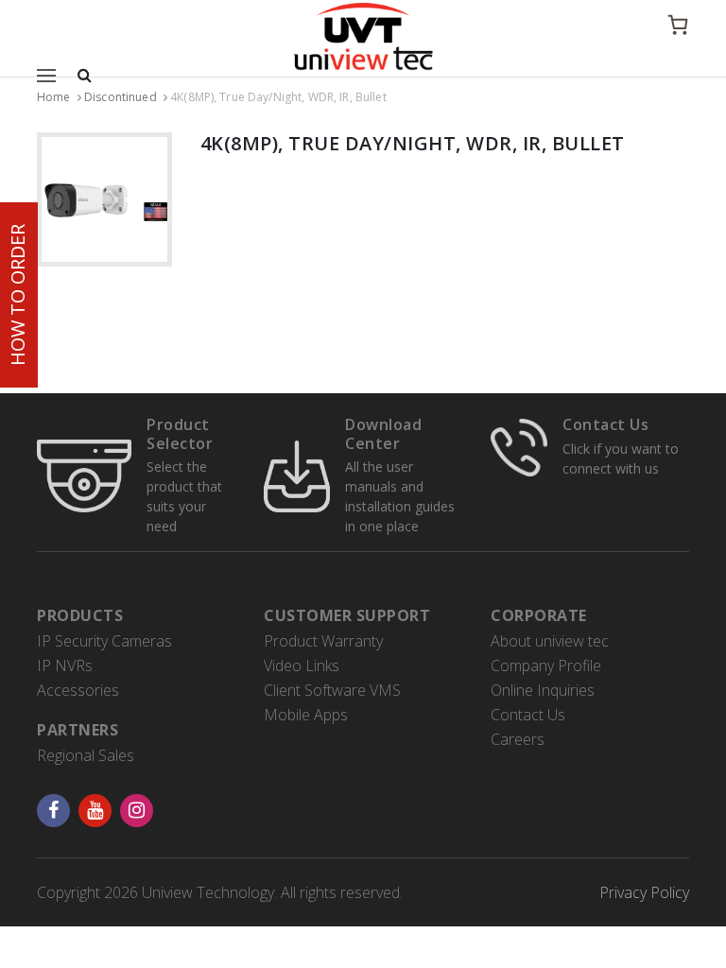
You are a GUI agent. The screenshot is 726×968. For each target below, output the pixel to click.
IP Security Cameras (104, 641)
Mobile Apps (306, 714)
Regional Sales (85, 755)
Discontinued (120, 97)
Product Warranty (323, 641)
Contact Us (605, 424)
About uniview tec (550, 641)
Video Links (301, 665)
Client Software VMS (332, 690)
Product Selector (180, 433)
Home (54, 97)
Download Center (383, 433)
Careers (517, 739)
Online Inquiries (543, 690)
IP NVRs (65, 665)
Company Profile (546, 665)
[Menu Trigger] (48, 75)
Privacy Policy (644, 892)
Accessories (78, 690)
